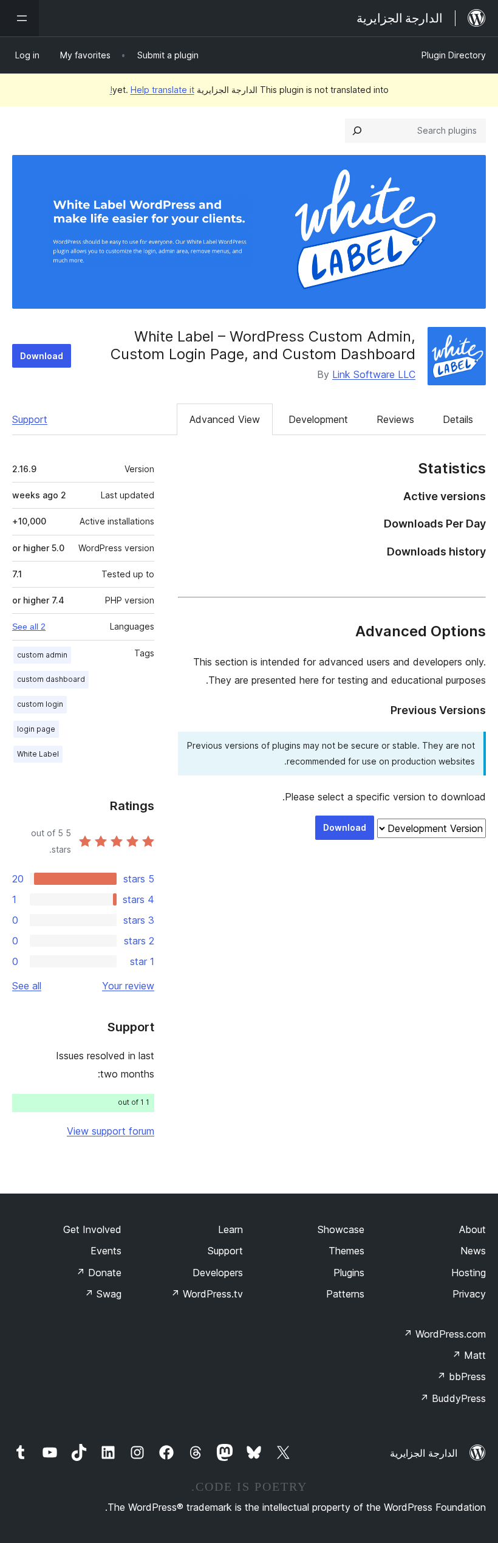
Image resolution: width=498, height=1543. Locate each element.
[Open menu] (19, 18)
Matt (469, 1355)
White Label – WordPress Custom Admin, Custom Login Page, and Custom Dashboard (263, 345)
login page (36, 729)
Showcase (341, 1229)
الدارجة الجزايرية (423, 1453)
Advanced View (224, 419)
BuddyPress (453, 1398)
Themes (346, 1251)
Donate (98, 1272)
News (473, 1251)
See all (26, 986)
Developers (218, 1272)
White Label (38, 753)
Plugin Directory (453, 55)
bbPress (461, 1376)
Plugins (348, 1272)
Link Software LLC (373, 374)
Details (458, 419)
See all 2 (29, 626)
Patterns (345, 1294)
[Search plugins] (357, 131)
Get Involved (92, 1229)
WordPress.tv (207, 1294)
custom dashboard (51, 679)
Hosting (468, 1272)
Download (41, 356)
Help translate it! (152, 89)
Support (29, 419)
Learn (230, 1229)
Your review (128, 986)
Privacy (469, 1294)
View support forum (110, 1131)
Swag (102, 1294)
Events (105, 1251)
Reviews (395, 419)
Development (318, 419)
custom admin (42, 654)
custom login (40, 704)
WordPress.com (444, 1334)
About (472, 1229)
